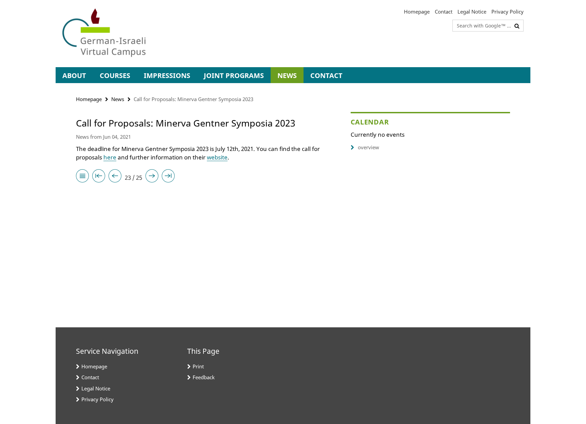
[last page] (168, 177)
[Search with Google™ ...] (517, 25)
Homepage (417, 11)
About (74, 75)
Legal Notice (471, 11)
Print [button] (198, 366)
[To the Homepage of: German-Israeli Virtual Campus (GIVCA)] (103, 33)
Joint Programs (234, 75)
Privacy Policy (507, 11)
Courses (115, 75)
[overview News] (82, 177)
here (109, 157)
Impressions (167, 75)
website (217, 157)
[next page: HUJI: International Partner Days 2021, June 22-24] (151, 177)
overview (368, 147)
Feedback (204, 377)
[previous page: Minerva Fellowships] (115, 177)
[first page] (98, 177)
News (287, 75)
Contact (443, 11)
